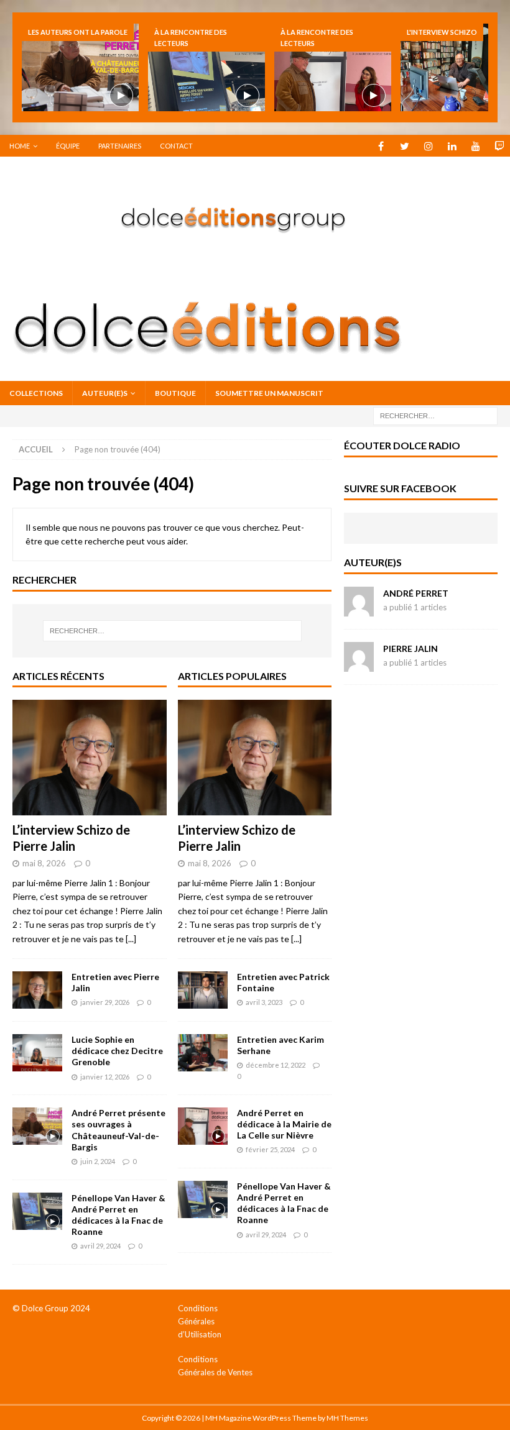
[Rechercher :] (435, 415)
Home (19, 146)
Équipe (68, 146)
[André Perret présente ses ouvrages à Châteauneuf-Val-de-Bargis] (80, 67)
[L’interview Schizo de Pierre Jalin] (89, 757)
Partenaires (119, 146)
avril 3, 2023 (264, 1002)
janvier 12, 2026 (104, 1077)
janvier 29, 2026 (104, 1002)
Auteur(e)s (105, 393)
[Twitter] (404, 146)
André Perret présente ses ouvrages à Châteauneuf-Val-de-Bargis (118, 1129)
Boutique (175, 393)
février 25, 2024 (270, 1149)
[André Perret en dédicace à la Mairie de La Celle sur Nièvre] (332, 67)
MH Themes (347, 1418)
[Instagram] (428, 146)
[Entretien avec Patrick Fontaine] (203, 990)
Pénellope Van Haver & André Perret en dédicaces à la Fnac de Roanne (118, 1215)
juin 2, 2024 (97, 1161)
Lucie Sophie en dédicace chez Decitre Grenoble (117, 1050)
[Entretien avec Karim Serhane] (203, 1052)
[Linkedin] (452, 146)
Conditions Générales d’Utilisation (199, 1321)
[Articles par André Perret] (359, 609)
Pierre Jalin (410, 648)
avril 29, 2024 (100, 1246)
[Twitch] (499, 146)
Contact (176, 146)
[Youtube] (475, 146)
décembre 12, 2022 (275, 1065)
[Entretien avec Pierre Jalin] (37, 990)
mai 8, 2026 (44, 863)
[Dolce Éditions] (255, 267)
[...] (131, 938)
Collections (36, 393)
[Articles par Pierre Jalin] (359, 664)
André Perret (415, 593)
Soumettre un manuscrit (269, 393)
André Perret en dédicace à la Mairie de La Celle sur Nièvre (284, 1123)
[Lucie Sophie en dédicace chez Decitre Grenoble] (37, 1052)
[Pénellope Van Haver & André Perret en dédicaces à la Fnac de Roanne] (206, 67)
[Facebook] (381, 146)
